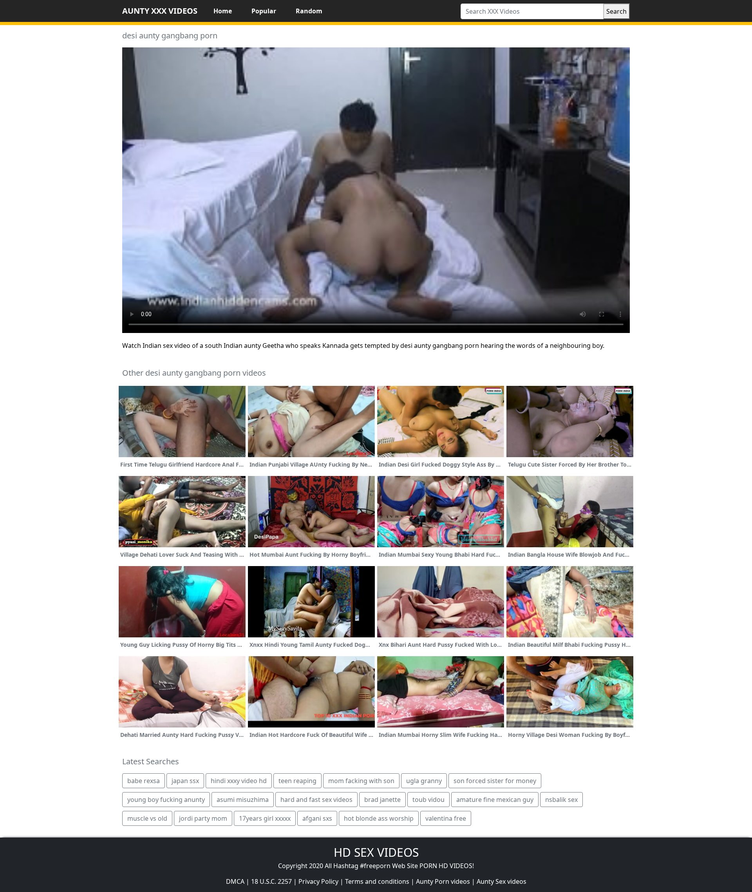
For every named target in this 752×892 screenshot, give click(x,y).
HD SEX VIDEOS (376, 852)
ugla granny (424, 780)
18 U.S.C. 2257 (271, 881)
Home (222, 11)
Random (309, 11)
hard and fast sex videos (316, 799)
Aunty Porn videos (443, 881)
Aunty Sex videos (501, 881)
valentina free (445, 818)
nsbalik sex (561, 799)
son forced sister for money (495, 780)
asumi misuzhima (243, 799)
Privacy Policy (318, 881)
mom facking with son (361, 780)
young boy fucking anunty (166, 799)
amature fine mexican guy (494, 799)
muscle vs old (147, 818)
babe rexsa (143, 780)
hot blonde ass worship (379, 818)
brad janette (382, 799)
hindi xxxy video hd (239, 780)
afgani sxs (317, 818)
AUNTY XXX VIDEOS (159, 10)
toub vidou (428, 799)
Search (616, 11)
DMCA (235, 881)
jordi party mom (203, 818)
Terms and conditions (377, 881)
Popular (263, 11)
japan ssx (185, 780)
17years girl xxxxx (265, 818)
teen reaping (297, 780)
